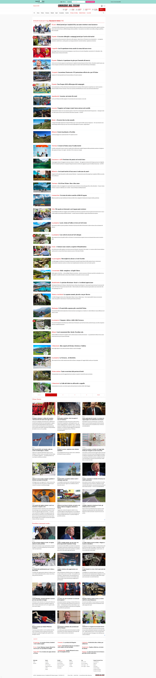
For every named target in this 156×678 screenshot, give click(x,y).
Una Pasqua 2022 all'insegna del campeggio (68, 84)
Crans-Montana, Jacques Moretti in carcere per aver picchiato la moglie (44, 647)
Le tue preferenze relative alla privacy (85, 675)
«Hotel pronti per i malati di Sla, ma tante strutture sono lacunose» (75, 24)
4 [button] (86, 394)
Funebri (46, 669)
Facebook (71, 661)
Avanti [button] (98, 394)
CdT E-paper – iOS (84, 664)
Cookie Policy (76, 675)
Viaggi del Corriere (48, 666)
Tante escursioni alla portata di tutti (68, 371)
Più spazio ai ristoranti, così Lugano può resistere (69, 209)
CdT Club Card (47, 664)
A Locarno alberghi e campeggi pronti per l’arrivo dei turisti (73, 36)
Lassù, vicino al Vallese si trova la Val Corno (69, 223)
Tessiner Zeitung (96, 667)
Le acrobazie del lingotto (67, 642)
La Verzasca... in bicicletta (64, 358)
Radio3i (94, 664)
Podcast (34, 663)
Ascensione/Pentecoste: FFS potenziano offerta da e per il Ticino (75, 72)
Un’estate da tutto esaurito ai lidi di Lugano (69, 195)
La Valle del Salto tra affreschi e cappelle (68, 383)
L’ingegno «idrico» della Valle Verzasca (68, 320)
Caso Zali (89, 12)
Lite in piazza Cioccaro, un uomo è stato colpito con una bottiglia (68, 646)
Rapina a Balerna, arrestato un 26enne (92, 647)
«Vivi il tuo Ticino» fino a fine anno (66, 183)
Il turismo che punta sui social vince (68, 159)
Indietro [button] (39, 394)
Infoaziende (59, 667)
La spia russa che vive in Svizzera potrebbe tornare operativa (93, 652)
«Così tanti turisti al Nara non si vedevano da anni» (70, 171)
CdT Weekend (59, 661)
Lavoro (46, 667)
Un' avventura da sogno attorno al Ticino (44, 652)
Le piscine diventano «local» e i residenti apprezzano (72, 282)
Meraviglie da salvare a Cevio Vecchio (68, 258)
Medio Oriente (82, 12)
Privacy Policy (70, 675)
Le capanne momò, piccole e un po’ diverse (71, 294)
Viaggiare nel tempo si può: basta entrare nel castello (71, 108)
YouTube (70, 666)
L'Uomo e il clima (74, 12)
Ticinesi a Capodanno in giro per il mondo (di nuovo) (71, 60)
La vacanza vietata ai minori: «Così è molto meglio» (44, 643)
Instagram (71, 663)
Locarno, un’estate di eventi (64, 96)
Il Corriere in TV (60, 666)
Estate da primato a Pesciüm (63, 132)
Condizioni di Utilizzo (97, 669)
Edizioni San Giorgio (60, 664)
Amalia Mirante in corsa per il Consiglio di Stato (68, 651)
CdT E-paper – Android (85, 666)
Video (34, 661)
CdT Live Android (84, 663)
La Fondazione (96, 661)
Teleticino (95, 663)
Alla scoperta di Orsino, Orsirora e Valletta (69, 346)
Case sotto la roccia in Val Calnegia (66, 235)
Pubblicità (47, 663)
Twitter (70, 664)
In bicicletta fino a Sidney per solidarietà (92, 643)
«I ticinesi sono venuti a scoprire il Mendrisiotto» (69, 246)
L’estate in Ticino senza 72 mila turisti (66, 145)
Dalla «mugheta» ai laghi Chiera (66, 270)
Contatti (46, 661)
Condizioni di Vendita (97, 671)
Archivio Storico (60, 663)
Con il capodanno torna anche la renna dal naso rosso (71, 48)
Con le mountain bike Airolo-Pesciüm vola (67, 332)
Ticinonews (95, 666)
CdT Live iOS (83, 661)
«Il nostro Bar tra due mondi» (63, 120)
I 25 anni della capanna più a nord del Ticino (69, 308)
